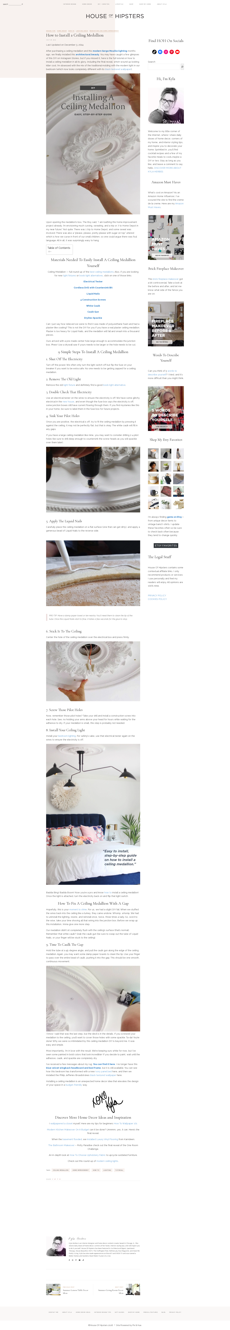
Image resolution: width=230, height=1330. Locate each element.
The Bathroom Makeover (61, 1145)
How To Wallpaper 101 (125, 1123)
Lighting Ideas (82, 30)
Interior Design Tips (102, 1312)
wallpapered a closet (61, 1123)
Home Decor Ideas (83, 1312)
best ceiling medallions (102, 272)
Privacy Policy (175, 1312)
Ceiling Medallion (61, 1170)
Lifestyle (119, 4)
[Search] (182, 67)
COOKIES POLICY (157, 599)
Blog (163, 1312)
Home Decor (87, 4)
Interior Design (69, 4)
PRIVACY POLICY (157, 595)
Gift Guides (119, 1312)
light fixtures (69, 275)
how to (108, 892)
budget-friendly (74, 1085)
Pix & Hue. (137, 1325)
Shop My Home (145, 4)
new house (68, 401)
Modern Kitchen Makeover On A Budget (68, 1129)
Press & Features (151, 1312)
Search (151, 62)
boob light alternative (114, 385)
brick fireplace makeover (166, 279)
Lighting (107, 1170)
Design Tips (50, 30)
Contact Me (53, 1312)
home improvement (81, 1170)
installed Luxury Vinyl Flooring (102, 1139)
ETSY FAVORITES (166, 545)
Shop (131, 4)
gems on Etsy (174, 517)
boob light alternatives (91, 275)
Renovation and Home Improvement (104, 30)
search (5, 4)
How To (71, 30)
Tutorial (119, 1170)
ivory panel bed (103, 1071)
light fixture (69, 385)
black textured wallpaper (118, 69)
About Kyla (162, 4)
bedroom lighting (67, 736)
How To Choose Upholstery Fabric (88, 1155)
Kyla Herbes (77, 1238)
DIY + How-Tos (103, 4)
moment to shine (78, 909)
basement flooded (72, 1139)
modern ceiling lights (107, 1161)
